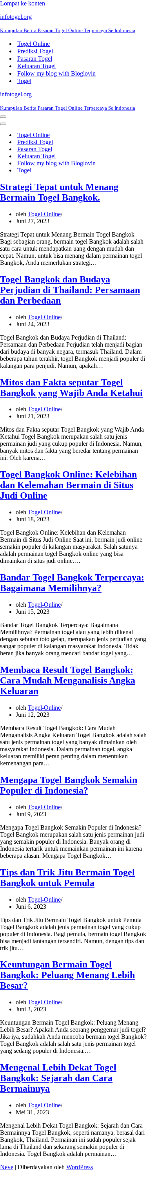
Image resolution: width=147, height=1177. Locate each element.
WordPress (79, 1167)
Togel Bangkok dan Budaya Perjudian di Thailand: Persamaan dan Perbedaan (70, 290)
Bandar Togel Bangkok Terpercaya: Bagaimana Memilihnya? (72, 582)
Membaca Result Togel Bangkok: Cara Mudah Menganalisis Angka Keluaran (67, 680)
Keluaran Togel (36, 66)
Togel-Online (44, 214)
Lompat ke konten (22, 3)
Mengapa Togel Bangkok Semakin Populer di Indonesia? (68, 785)
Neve (6, 1167)
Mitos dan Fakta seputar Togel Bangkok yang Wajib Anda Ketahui (71, 387)
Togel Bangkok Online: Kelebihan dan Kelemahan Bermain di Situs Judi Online (68, 485)
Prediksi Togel (35, 51)
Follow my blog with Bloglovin (56, 73)
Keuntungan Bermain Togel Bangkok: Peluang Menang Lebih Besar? (67, 975)
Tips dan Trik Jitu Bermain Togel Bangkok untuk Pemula (67, 877)
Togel (24, 81)
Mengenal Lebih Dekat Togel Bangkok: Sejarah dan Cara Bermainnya (58, 1078)
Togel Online (33, 43)
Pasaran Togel (34, 58)
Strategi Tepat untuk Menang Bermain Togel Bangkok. (59, 192)
